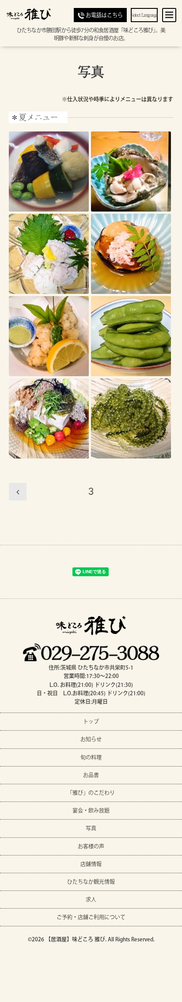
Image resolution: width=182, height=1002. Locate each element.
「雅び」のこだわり (91, 792)
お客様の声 (91, 846)
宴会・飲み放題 (91, 810)
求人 (91, 899)
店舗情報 (91, 864)
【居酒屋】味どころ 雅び (75, 939)
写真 (91, 71)
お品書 (91, 775)
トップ (91, 721)
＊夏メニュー (34, 117)
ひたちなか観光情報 (91, 881)
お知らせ (91, 739)
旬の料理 (91, 757)
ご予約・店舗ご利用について (91, 917)
